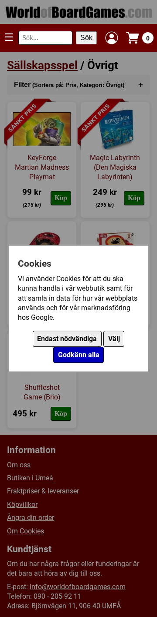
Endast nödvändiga (67, 339)
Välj (114, 339)
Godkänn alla (78, 355)
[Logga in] (112, 38)
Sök (86, 37)
